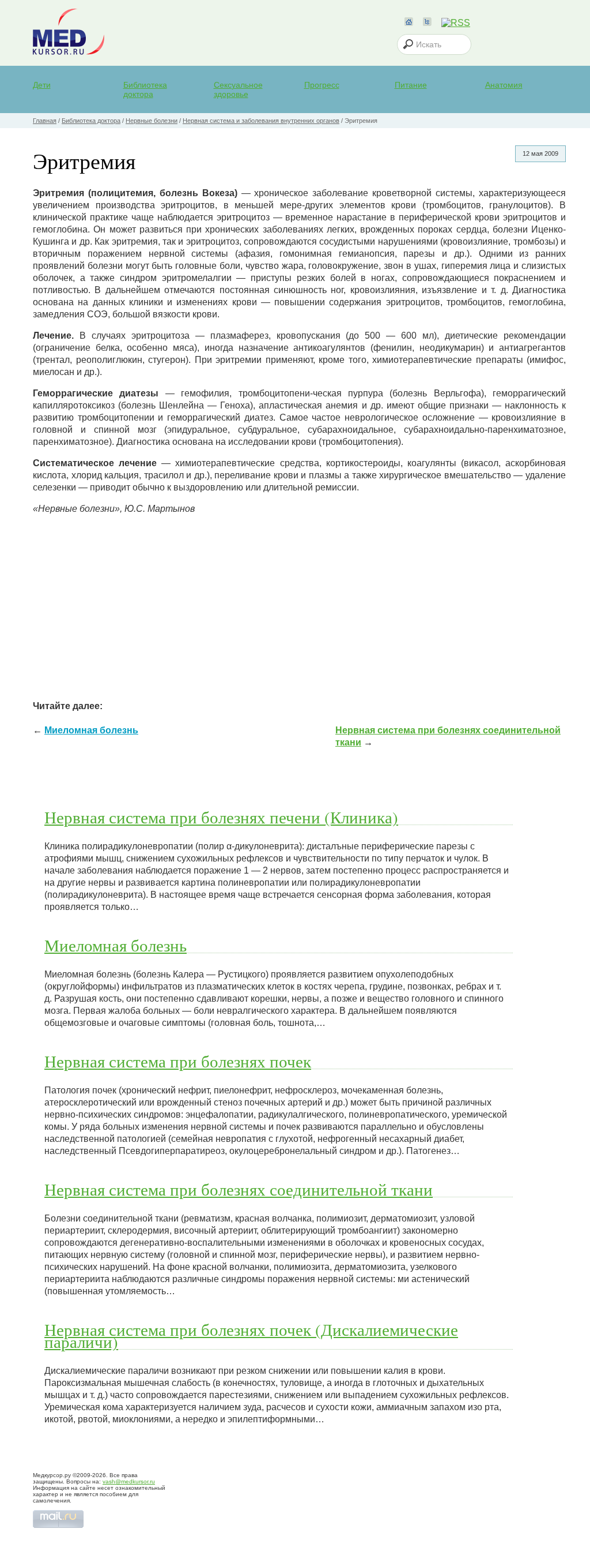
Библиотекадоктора (145, 89)
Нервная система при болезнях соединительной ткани (238, 1189)
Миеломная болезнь (91, 730)
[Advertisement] (299, 604)
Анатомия (504, 84)
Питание (411, 84)
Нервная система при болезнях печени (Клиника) (221, 817)
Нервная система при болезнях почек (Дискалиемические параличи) (251, 1335)
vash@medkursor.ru (129, 1481)
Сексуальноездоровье (238, 89)
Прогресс (321, 84)
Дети (42, 84)
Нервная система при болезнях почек (177, 1061)
